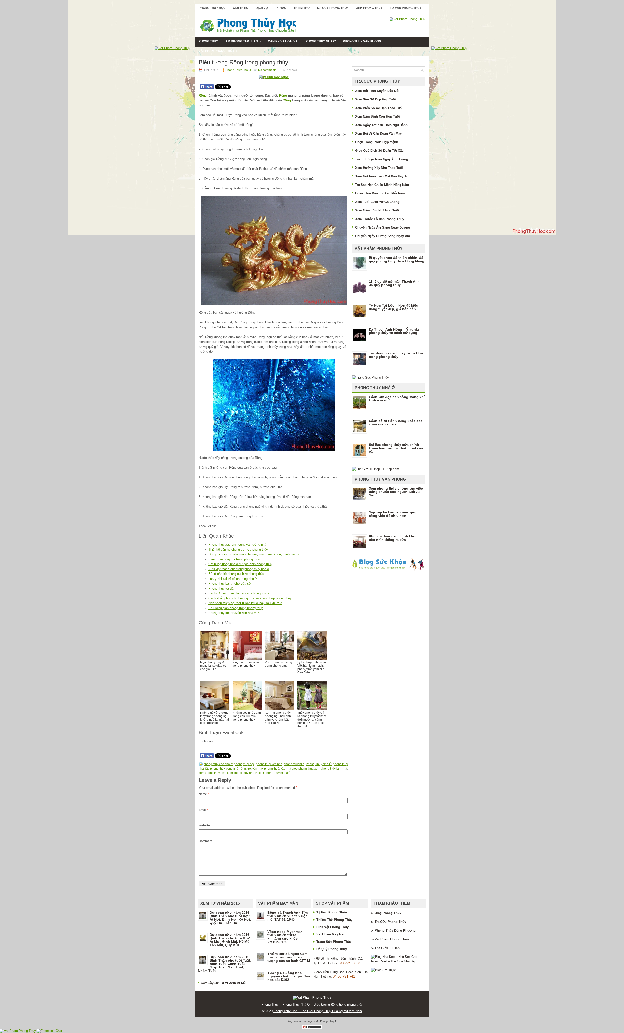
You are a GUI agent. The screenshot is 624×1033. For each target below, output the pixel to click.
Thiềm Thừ (302, 8)
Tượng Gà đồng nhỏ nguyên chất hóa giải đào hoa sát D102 (288, 976)
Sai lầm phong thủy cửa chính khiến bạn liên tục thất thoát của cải (396, 448)
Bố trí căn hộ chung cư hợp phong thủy (236, 574)
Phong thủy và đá (220, 588)
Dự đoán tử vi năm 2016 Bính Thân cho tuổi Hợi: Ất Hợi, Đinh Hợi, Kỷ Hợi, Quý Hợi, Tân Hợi (230, 918)
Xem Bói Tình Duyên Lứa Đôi (377, 91)
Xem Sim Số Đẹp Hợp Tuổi (375, 99)
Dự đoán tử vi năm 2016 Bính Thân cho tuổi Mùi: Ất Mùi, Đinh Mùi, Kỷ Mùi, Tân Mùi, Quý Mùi (231, 940)
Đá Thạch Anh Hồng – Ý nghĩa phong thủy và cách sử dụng (394, 331)
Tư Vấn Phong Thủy (405, 8)
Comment (205, 841)
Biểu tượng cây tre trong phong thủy (234, 559)
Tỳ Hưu (280, 8)
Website (204, 825)
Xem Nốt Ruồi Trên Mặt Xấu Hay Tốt (382, 176)
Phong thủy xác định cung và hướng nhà (237, 544)
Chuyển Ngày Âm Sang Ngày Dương (382, 227)
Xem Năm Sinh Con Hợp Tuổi (377, 116)
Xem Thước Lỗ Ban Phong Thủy (379, 219)
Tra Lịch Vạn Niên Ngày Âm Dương (381, 159)
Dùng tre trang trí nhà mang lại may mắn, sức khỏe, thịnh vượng (254, 554)
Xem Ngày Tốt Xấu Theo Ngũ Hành (381, 125)
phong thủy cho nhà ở (218, 764)
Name (204, 794)
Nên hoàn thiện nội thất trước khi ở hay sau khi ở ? (245, 603)
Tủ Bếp (394, 948)
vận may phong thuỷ (265, 768)
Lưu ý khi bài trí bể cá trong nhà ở (232, 579)
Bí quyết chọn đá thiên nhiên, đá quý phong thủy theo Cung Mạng (396, 259)
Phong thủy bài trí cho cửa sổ (229, 583)
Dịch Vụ (262, 8)
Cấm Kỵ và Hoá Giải (283, 41)
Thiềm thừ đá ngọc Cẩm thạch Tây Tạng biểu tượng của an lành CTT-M (288, 957)
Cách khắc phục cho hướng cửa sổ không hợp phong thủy (250, 598)
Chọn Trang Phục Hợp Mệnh (376, 142)
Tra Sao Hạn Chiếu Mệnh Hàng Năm (382, 185)
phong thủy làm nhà (269, 764)
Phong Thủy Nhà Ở (321, 41)
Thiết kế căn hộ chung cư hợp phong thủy (238, 549)
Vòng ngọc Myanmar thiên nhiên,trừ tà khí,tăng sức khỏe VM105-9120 (284, 937)
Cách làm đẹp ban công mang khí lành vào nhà (397, 398)
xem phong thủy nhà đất (274, 773)
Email (203, 810)
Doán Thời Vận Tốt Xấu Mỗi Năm (380, 193)
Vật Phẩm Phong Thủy (218, 51)
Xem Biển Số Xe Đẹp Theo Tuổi (379, 108)
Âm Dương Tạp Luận (243, 41)
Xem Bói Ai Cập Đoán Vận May (378, 133)
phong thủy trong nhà (224, 768)
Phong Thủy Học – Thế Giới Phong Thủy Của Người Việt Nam (317, 1011)
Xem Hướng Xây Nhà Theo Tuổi (379, 168)
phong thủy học (244, 764)
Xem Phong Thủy (369, 8)
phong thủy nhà (294, 764)
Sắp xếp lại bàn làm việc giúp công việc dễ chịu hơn (393, 514)
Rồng (203, 95)
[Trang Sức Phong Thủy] (370, 377)
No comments (267, 70)
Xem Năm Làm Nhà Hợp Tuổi (377, 210)
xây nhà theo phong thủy (297, 768)
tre (249, 768)
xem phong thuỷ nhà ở (242, 773)
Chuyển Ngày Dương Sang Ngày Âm (382, 236)
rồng (243, 768)
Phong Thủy (208, 41)
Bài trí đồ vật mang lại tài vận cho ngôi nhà (238, 593)
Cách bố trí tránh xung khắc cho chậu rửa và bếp (396, 422)
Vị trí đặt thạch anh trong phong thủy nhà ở (238, 569)
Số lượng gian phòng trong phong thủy (235, 608)
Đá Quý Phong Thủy (333, 8)
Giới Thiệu (240, 8)
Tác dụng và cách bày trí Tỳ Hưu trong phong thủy (396, 355)
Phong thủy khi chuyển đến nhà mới (234, 613)
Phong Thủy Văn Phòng (362, 41)
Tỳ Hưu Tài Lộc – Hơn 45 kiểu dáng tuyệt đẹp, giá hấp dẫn (393, 307)
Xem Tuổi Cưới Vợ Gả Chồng (377, 202)
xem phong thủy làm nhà (330, 768)
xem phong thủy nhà (212, 773)
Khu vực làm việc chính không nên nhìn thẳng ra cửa (394, 538)
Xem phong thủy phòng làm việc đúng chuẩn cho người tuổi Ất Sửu (396, 491)
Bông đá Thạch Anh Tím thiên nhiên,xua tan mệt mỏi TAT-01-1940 (287, 916)
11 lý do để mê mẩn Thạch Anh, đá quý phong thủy (395, 283)
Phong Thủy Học (212, 8)
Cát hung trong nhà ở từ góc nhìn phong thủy (240, 564)
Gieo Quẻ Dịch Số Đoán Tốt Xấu (379, 150)
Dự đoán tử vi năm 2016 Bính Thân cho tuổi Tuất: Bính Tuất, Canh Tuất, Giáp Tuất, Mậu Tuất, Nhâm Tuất (224, 964)
